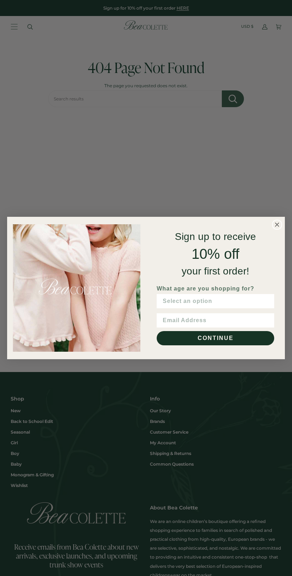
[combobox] (213, 301)
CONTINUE (216, 338)
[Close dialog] (277, 224)
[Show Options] (267, 301)
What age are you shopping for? (205, 289)
